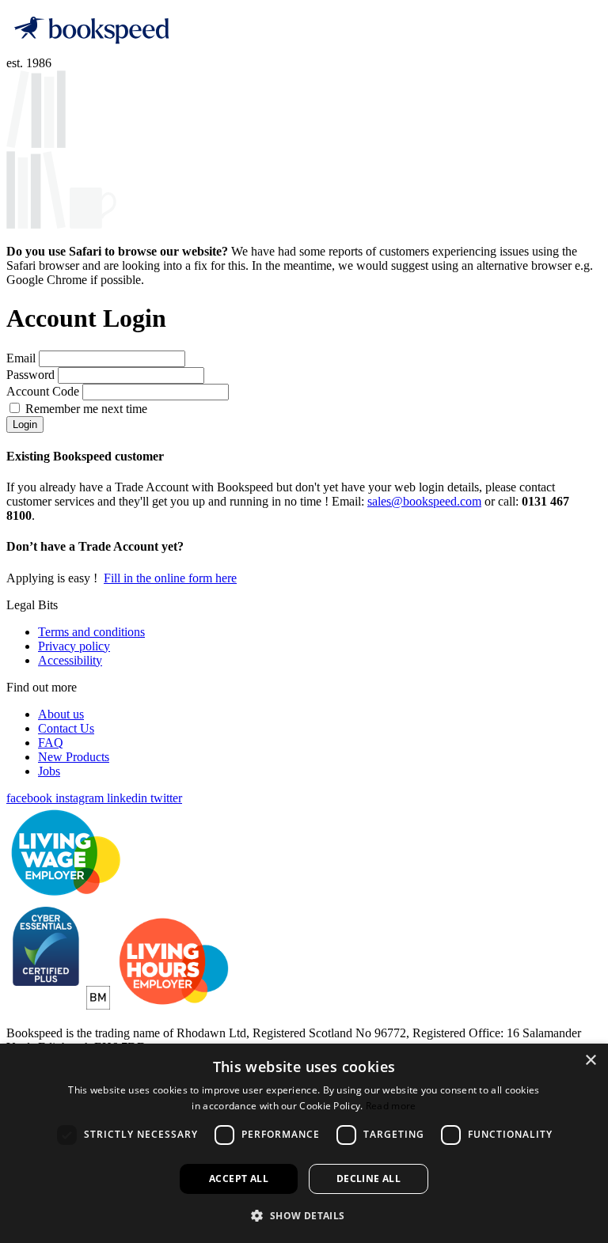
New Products (73, 757)
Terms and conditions (91, 632)
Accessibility (70, 660)
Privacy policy (74, 646)
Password (32, 374)
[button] (303, 1215)
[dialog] (304, 1143)
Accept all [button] (238, 1178)
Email (22, 358)
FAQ (50, 742)
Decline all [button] (368, 1178)
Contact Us (66, 728)
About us (61, 714)
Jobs (49, 771)
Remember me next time (86, 408)
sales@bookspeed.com (424, 501)
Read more (391, 1105)
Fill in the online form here (170, 578)
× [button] (590, 1061)
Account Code (44, 391)
